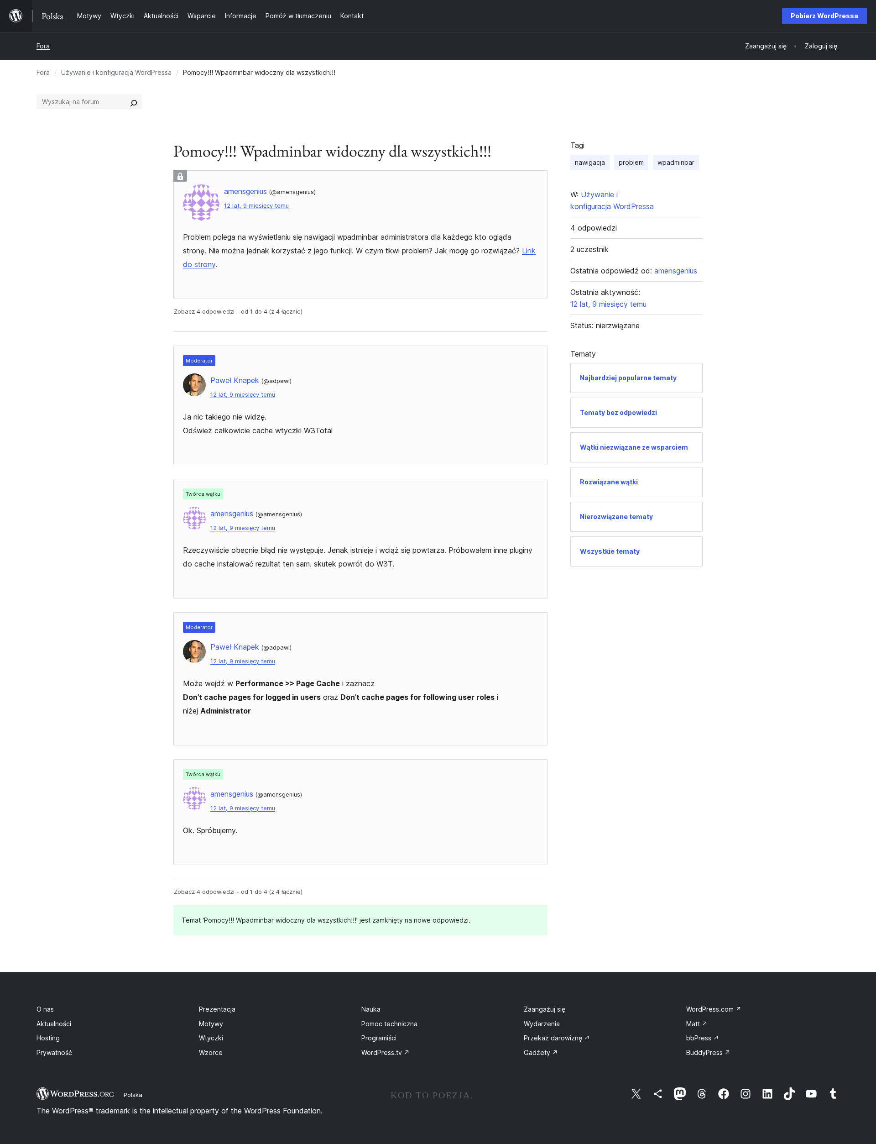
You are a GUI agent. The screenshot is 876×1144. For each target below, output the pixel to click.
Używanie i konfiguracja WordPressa (116, 72)
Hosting (48, 1038)
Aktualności (53, 1024)
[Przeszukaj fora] (133, 101)
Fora (43, 46)
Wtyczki (211, 1038)
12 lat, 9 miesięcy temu (256, 205)
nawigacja (590, 162)
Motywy (211, 1024)
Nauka (371, 1009)
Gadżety (541, 1052)
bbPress (702, 1038)
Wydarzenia (542, 1024)
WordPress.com (713, 1009)
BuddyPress (708, 1052)
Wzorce (211, 1052)
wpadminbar (675, 162)
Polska (133, 1094)
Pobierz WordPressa (824, 16)
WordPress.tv (385, 1052)
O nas (45, 1009)
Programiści (378, 1038)
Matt (697, 1024)
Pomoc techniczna (389, 1024)
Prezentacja (217, 1009)
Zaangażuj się (544, 1009)
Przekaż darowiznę (557, 1038)
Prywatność (54, 1052)
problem (631, 162)
